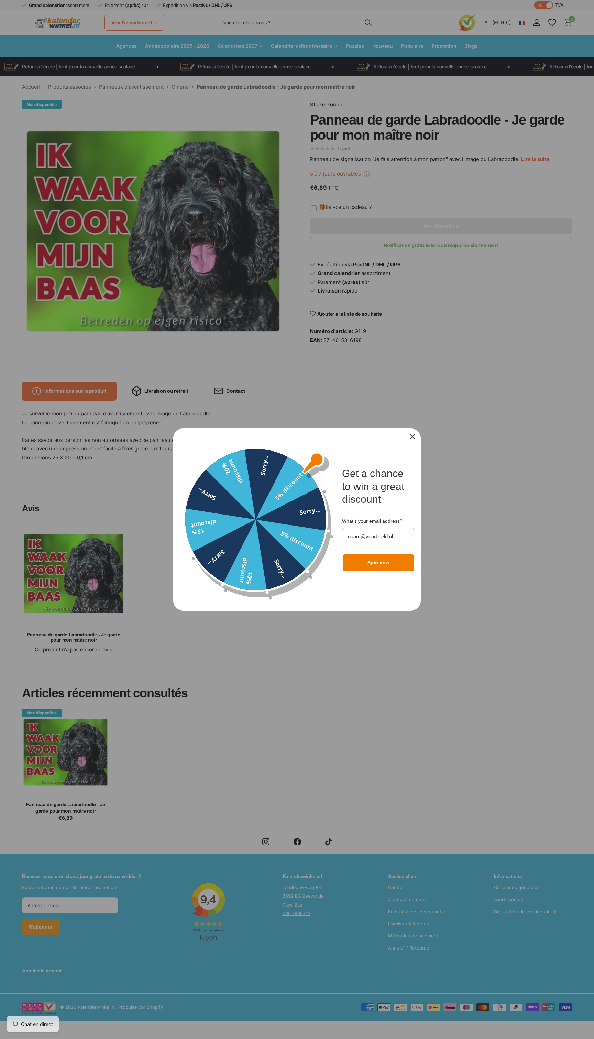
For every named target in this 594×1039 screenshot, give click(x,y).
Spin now (378, 562)
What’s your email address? (372, 521)
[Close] (412, 436)
